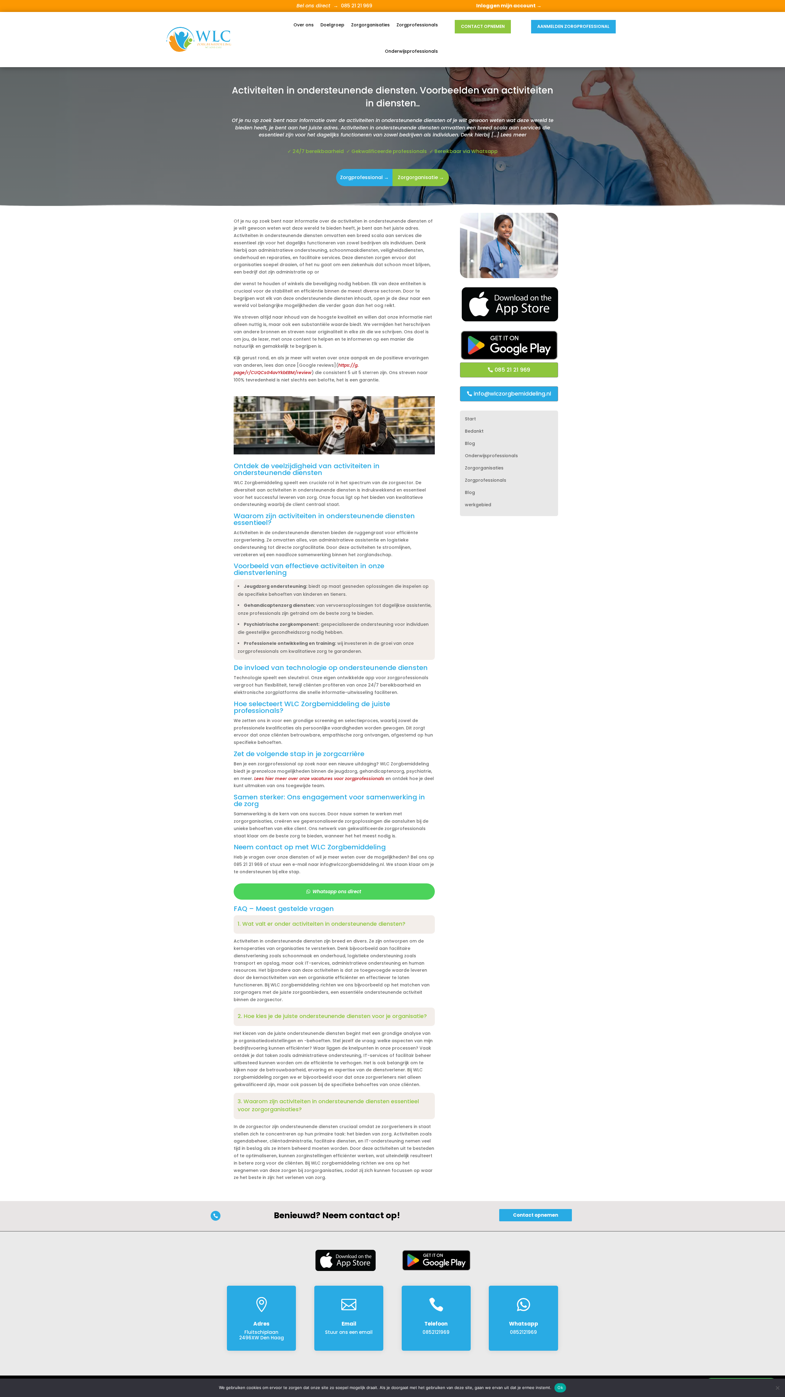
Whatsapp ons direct (336, 891)
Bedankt (474, 431)
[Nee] (777, 1388)
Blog (470, 443)
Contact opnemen (483, 26)
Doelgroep (332, 25)
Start (470, 419)
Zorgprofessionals (417, 25)
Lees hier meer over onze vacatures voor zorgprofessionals (319, 778)
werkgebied (478, 505)
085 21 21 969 (512, 369)
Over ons (303, 25)
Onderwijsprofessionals (411, 51)
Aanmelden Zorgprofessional (573, 26)
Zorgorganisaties (370, 25)
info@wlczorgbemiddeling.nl (512, 393)
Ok (560, 1387)
